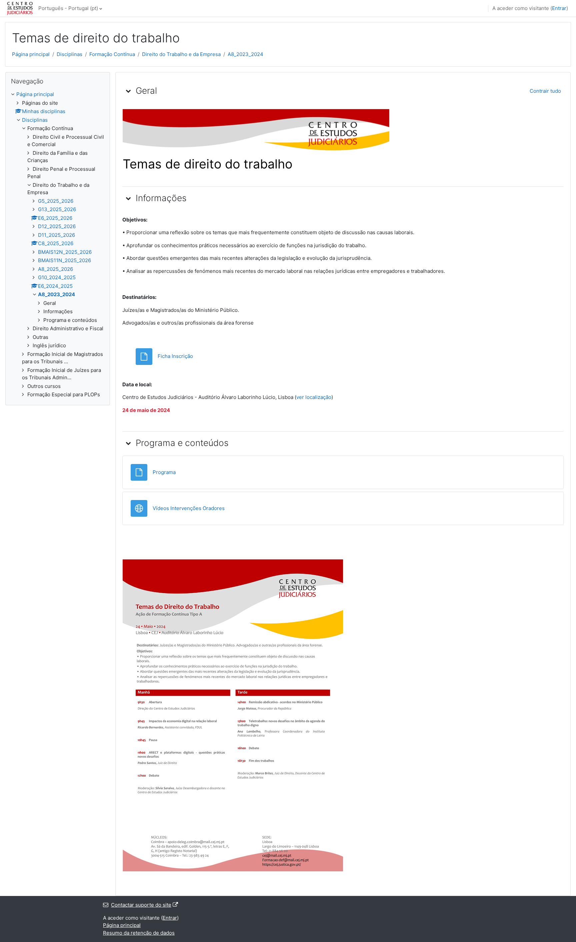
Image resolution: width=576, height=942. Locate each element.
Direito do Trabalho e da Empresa (181, 54)
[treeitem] (57, 245)
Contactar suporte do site (141, 905)
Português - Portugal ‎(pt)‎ (68, 8)
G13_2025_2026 (57, 209)
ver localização (313, 397)
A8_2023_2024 (245, 54)
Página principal (31, 54)
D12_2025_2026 (57, 226)
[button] (128, 91)
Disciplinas (69, 54)
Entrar (559, 8)
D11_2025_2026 (56, 235)
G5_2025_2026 (55, 201)
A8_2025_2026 (55, 269)
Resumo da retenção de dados (139, 933)
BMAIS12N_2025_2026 (65, 252)
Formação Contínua (112, 54)
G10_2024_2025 (57, 277)
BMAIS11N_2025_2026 (64, 260)
